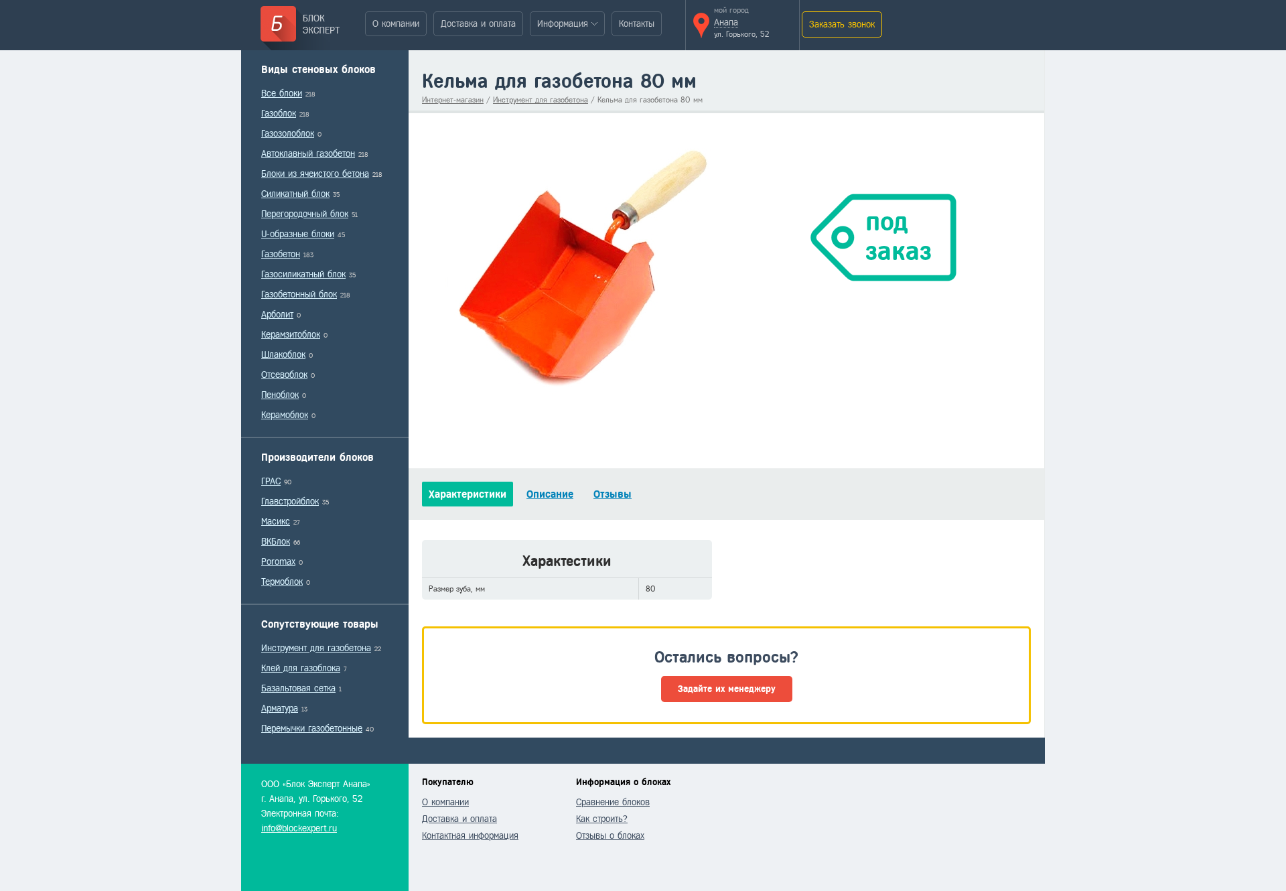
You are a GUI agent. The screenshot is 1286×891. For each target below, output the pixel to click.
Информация (562, 24)
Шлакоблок (283, 355)
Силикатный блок (295, 194)
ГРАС (271, 481)
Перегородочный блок (304, 214)
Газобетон (280, 254)
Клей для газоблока (300, 668)
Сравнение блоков (613, 802)
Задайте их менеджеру (727, 689)
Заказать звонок (842, 24)
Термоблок (282, 582)
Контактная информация (470, 836)
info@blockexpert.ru (299, 828)
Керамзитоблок (290, 335)
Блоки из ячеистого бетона (315, 174)
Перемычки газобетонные (311, 729)
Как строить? (602, 819)
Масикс (275, 522)
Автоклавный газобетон (308, 154)
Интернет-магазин (453, 100)
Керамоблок (284, 415)
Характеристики (467, 494)
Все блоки (281, 93)
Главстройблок (290, 501)
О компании (395, 24)
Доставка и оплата (478, 24)
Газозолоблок (287, 134)
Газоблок (278, 114)
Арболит (277, 315)
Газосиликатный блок (303, 274)
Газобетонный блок (299, 294)
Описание (549, 494)
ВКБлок (275, 542)
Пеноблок (280, 395)
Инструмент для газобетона (316, 648)
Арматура (279, 708)
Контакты (636, 24)
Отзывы (612, 494)
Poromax (278, 562)
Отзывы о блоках (610, 836)
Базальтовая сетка (298, 688)
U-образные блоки (297, 234)
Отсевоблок (284, 375)
